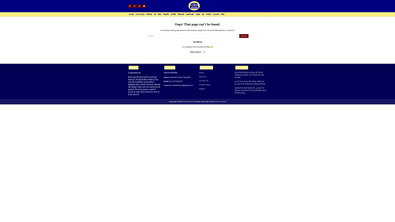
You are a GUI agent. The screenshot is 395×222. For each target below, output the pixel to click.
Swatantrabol (188, 101)
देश (155, 14)
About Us (202, 77)
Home (131, 14)
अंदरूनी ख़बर (190, 14)
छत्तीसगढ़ (149, 14)
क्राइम (198, 14)
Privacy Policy (204, 85)
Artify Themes (220, 101)
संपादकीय (166, 14)
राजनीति (173, 14)
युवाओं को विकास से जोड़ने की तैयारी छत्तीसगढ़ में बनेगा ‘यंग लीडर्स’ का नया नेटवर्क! (249, 75)
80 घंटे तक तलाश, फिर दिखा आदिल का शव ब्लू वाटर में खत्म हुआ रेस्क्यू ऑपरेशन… (250, 82)
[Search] (265, 14)
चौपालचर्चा (181, 14)
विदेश (159, 14)
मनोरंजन (208, 14)
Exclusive (140, 14)
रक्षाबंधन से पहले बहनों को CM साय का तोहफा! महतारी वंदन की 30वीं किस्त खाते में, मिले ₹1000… (250, 90)
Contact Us (203, 81)
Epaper (216, 14)
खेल (203, 14)
